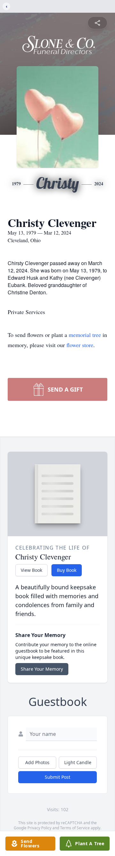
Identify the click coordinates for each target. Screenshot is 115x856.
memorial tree (85, 335)
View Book (31, 570)
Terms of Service (75, 828)
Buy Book (66, 570)
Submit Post (57, 777)
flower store (79, 345)
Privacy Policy (39, 828)
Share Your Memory (42, 669)
